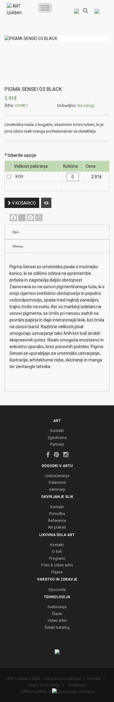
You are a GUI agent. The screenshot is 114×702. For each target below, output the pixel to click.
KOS (19, 176)
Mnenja (17, 246)
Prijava (57, 572)
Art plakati (57, 527)
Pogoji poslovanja (44, 685)
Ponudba (57, 514)
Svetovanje (57, 607)
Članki (57, 614)
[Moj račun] (76, 11)
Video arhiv (57, 621)
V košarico (23, 203)
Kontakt (57, 431)
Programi (57, 559)
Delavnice (57, 483)
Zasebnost (77, 685)
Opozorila (57, 590)
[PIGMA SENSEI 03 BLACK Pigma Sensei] (57, 38)
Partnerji (57, 444)
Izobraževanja (57, 476)
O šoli (57, 552)
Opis (15, 232)
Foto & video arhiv (57, 565)
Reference (57, 521)
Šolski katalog (57, 628)
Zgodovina (57, 438)
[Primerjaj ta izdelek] (46, 203)
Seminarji (57, 490)
